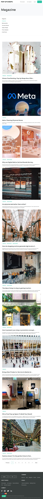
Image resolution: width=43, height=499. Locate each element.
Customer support (7, 485)
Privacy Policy (37, 497)
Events (34, 477)
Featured (4, 21)
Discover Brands (16, 483)
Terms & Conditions (25, 483)
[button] (5, 477)
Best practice (5, 23)
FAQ (2, 485)
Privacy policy (24, 485)
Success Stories (5, 25)
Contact (38, 477)
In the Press (4, 32)
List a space (29, 1)
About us (23, 477)
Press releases (5, 29)
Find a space (22, 1)
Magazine (4, 18)
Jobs (27, 477)
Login (35, 1)
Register (39, 1)
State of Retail (5, 27)
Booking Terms (32, 483)
